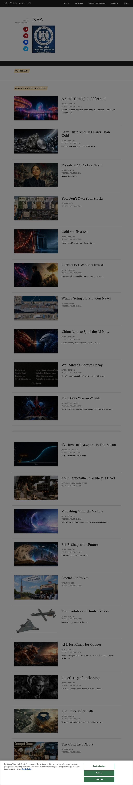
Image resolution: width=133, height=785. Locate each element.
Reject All (99, 773)
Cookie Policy (26, 769)
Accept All (99, 779)
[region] (66, 772)
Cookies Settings (99, 766)
